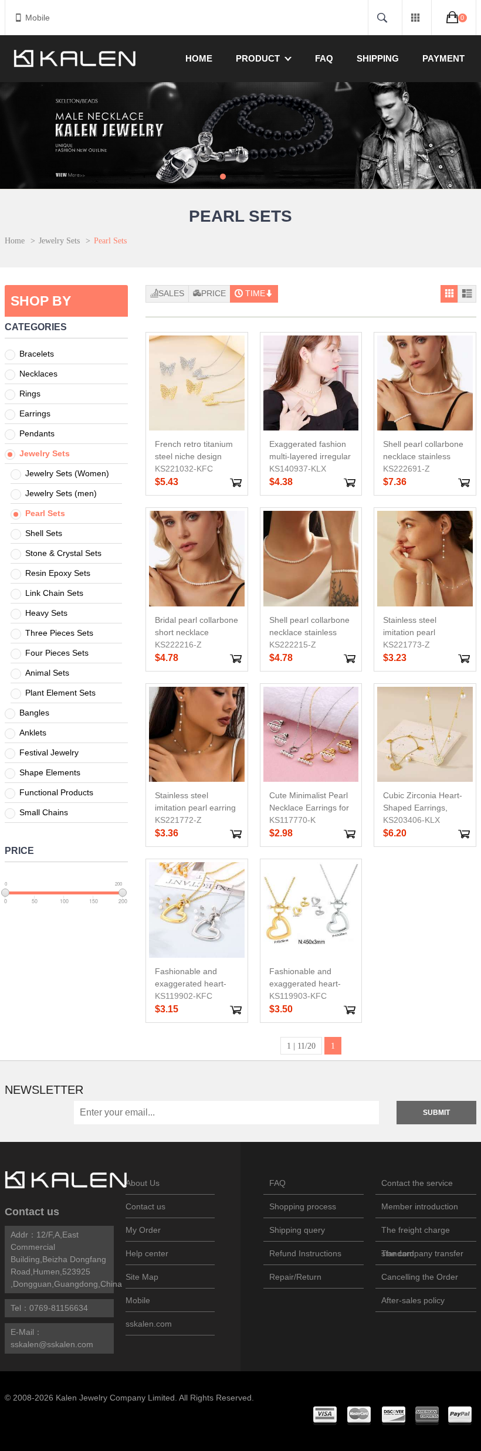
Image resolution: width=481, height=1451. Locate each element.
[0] (453, 17)
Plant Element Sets (60, 692)
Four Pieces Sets (57, 652)
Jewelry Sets (59, 240)
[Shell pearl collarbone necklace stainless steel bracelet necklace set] (311, 558)
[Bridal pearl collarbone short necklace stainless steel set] (197, 558)
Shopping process (302, 1206)
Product (258, 58)
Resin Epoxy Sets (57, 573)
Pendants (37, 433)
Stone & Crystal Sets (63, 553)
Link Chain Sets (54, 593)
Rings (29, 393)
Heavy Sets (46, 613)
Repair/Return (295, 1277)
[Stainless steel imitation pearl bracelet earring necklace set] (425, 558)
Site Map (142, 1277)
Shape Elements (49, 772)
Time (255, 293)
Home (198, 58)
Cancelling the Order (419, 1277)
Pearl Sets (45, 513)
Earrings (34, 413)
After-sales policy (413, 1300)
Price (213, 293)
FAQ (324, 58)
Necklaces (38, 373)
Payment (443, 58)
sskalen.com (149, 1323)
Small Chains (43, 812)
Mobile (37, 17)
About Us (143, 1183)
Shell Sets (43, 533)
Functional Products (56, 792)
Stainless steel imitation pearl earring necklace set (195, 808)
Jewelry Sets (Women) (67, 473)
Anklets (32, 732)
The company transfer (422, 1253)
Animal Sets (47, 672)
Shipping (378, 58)
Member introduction (419, 1206)
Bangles (34, 712)
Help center (147, 1253)
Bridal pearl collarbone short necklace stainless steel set (196, 632)
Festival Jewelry (49, 752)
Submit (436, 1112)
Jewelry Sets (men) (61, 493)
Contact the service (417, 1183)
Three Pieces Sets (59, 633)
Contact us (32, 1212)
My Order (143, 1230)
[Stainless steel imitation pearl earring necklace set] (197, 734)
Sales (171, 293)
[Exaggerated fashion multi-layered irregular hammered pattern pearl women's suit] (311, 383)
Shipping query (297, 1230)
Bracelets (36, 353)
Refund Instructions (305, 1253)
